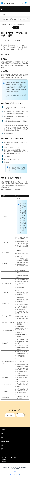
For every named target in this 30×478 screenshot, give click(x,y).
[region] (15, 470)
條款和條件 (4, 459)
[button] (25, 3)
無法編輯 (15, 95)
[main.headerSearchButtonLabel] (22, 3)
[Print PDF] (11, 27)
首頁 (2, 9)
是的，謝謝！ (10, 415)
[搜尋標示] (22, 3)
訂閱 (16, 27)
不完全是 (20, 415)
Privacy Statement (14, 471)
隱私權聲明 (4, 461)
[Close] (28, 465)
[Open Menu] (28, 3)
